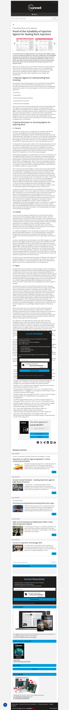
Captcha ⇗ (43, 367)
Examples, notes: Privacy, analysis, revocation (31, 375)
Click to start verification (36, 365)
